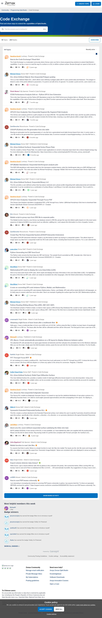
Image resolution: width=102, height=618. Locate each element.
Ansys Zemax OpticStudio (59, 570)
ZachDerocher (14, 126)
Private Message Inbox (34, 574)
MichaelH (13, 337)
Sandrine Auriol (15, 56)
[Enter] (2, 29)
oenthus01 (13, 528)
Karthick (12, 354)
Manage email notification (35, 570)
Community (5, 10)
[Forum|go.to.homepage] (10, 4)
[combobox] (24, 29)
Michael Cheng (15, 74)
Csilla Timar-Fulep (16, 372)
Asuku (12, 540)
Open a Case (54, 584)
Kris (11, 214)
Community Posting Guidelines (37, 556)
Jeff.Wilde (13, 424)
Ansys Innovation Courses (59, 580)
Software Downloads (57, 577)
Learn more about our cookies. (86, 605)
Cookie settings (53, 556)
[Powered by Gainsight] (51, 552)
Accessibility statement (67, 556)
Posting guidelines (32, 580)
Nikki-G (12, 407)
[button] (51, 614)
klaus (12, 460)
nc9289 (12, 477)
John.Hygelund (15, 442)
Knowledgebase (55, 574)
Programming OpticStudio (19, 10)
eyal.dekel (13, 534)
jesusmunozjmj (14, 516)
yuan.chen (13, 249)
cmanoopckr (14, 319)
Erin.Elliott (13, 267)
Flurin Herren (14, 91)
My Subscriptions (32, 577)
